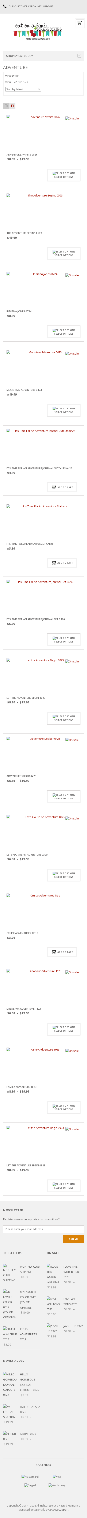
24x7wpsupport (58, 1509)
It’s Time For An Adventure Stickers (30, 544)
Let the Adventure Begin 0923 (26, 1165)
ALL (26, 82)
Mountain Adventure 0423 (24, 390)
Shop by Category (19, 56)
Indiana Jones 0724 (19, 311)
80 (20, 82)
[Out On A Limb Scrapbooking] (37, 31)
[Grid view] (6, 106)
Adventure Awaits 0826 (22, 154)
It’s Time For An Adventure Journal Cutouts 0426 (39, 468)
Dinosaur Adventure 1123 (24, 1008)
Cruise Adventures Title (22, 933)
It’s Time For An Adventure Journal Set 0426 (36, 619)
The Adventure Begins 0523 (24, 233)
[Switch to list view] (28, 76)
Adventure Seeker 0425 (21, 776)
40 (15, 82)
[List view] (12, 106)
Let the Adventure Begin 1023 (26, 698)
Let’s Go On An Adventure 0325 (27, 854)
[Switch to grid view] (23, 76)
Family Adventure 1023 (22, 1087)
